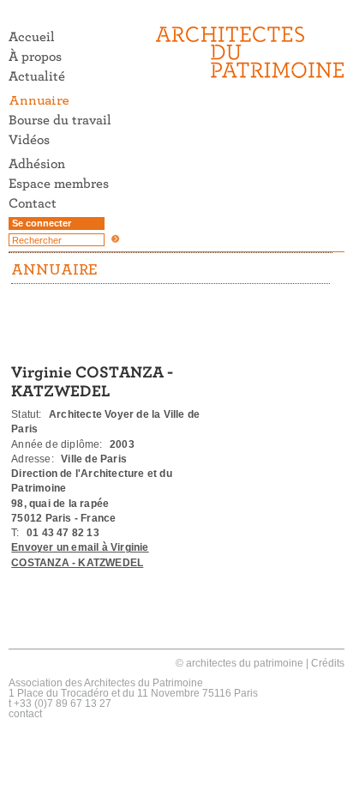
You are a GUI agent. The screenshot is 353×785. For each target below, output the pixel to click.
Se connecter (41, 223)
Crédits (327, 663)
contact (25, 714)
